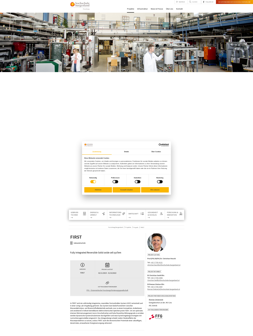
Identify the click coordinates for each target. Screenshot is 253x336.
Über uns (169, 9)
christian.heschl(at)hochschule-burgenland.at (163, 265)
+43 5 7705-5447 (156, 287)
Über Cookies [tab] (156, 151)
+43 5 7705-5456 (156, 278)
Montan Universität (156, 299)
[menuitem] (181, 2)
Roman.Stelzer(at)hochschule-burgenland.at (163, 289)
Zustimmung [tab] (97, 151)
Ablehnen (98, 190)
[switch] (114, 181)
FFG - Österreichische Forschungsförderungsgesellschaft (107, 290)
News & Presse (157, 9)
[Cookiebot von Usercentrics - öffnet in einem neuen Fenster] (160, 145)
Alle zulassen (155, 190)
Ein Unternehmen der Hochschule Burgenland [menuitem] (234, 2)
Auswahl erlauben (126, 190)
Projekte (130, 9)
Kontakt (179, 9)
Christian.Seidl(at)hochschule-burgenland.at (163, 280)
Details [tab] (126, 151)
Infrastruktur (142, 9)
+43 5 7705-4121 (156, 262)
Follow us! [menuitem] (209, 2)
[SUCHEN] (190, 2)
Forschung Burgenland (115, 227)
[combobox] (194, 2)
